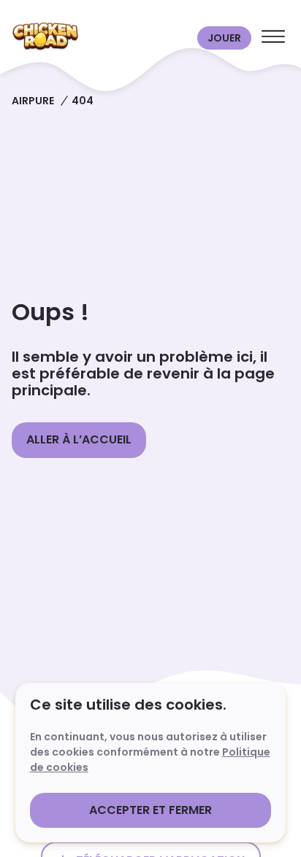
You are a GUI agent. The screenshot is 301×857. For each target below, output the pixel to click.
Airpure (33, 100)
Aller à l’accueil (79, 439)
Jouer (224, 38)
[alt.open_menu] (273, 38)
